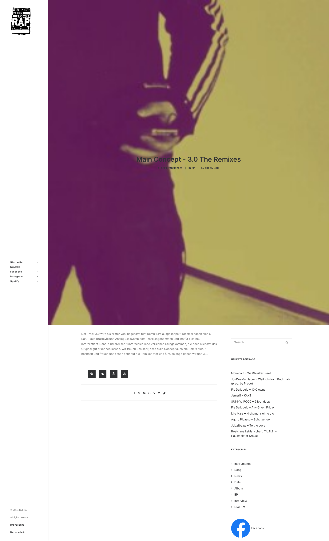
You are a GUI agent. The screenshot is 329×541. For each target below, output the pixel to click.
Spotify (14, 281)
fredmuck (212, 168)
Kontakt (15, 266)
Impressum (17, 524)
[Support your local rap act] (24, 21)
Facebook (16, 271)
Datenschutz (18, 532)
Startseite (16, 262)
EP (193, 168)
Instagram (16, 276)
